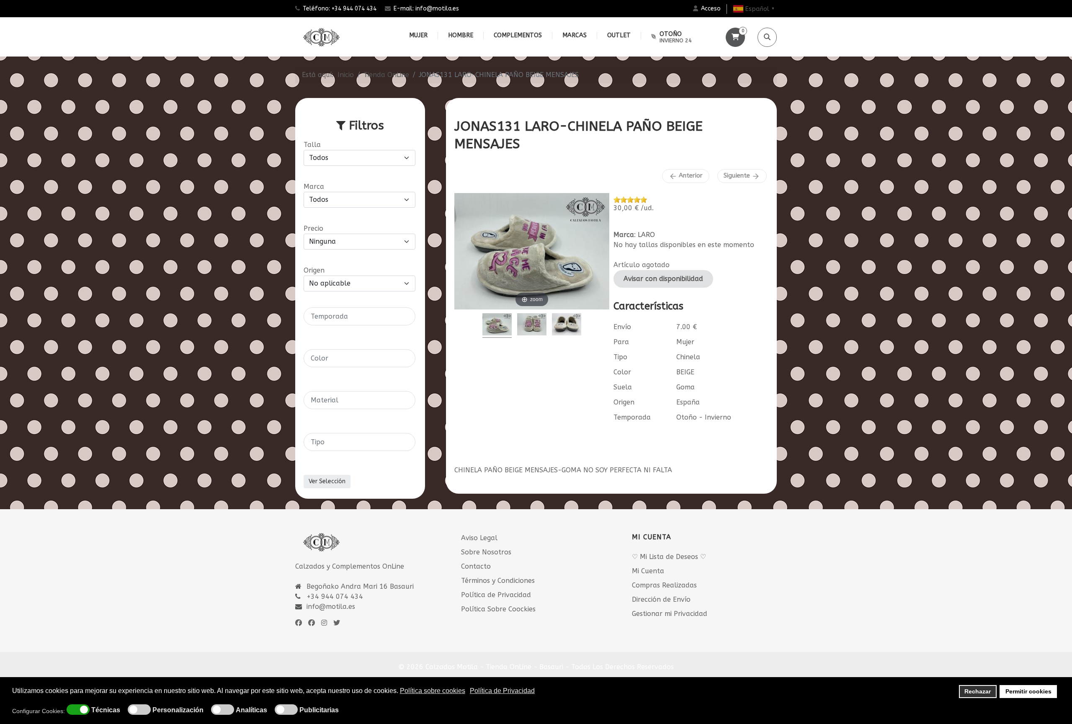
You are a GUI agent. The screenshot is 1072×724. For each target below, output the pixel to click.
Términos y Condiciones (498, 581)
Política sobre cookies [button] (432, 690)
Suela (622, 387)
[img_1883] (531, 325)
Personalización (178, 710)
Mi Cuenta (648, 571)
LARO (646, 235)
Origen (623, 402)
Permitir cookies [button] (1028, 691)
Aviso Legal (479, 538)
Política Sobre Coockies (498, 609)
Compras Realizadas (664, 585)
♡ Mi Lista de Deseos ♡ (669, 557)
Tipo (620, 357)
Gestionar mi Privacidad (669, 614)
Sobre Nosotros (486, 552)
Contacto (476, 566)
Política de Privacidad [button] (502, 690)
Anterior (686, 176)
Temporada (632, 417)
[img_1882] (497, 325)
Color (622, 372)
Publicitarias (319, 710)
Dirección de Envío (661, 599)
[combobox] (359, 316)
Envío (622, 327)
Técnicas (105, 710)
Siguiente (742, 176)
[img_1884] (566, 325)
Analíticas (251, 710)
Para (621, 342)
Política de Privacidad (496, 595)
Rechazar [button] (977, 691)
